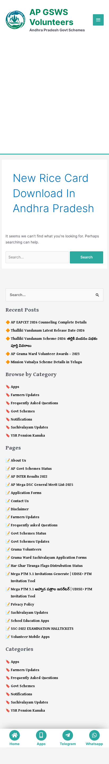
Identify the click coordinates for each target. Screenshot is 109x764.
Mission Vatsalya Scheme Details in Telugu (46, 362)
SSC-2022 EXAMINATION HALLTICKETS (42, 629)
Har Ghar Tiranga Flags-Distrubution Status (47, 566)
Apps (15, 387)
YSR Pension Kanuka (28, 435)
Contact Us (20, 501)
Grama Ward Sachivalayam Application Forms (49, 558)
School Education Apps (30, 621)
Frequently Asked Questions (34, 403)
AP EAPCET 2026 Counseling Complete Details (49, 322)
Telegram (68, 744)
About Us (18, 460)
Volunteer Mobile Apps (30, 637)
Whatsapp (94, 744)
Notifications (21, 419)
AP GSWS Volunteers (51, 17)
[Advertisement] (54, 93)
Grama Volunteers (26, 549)
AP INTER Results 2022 (29, 477)
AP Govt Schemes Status (31, 469)
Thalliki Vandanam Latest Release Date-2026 (47, 330)
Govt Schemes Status (28, 533)
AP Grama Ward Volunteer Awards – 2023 (45, 354)
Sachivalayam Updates (29, 427)
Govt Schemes (23, 411)
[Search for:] (38, 257)
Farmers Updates (25, 395)
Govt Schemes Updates (30, 542)
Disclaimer (20, 509)
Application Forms (26, 493)
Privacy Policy (22, 604)
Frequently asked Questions (34, 525)
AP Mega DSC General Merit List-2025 (42, 485)
